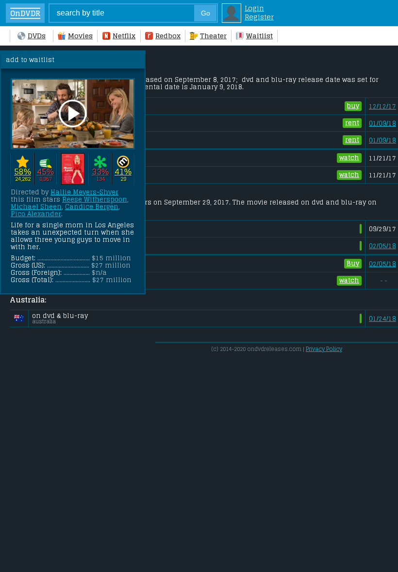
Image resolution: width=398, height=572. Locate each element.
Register (259, 17)
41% (123, 171)
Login (254, 8)
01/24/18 (382, 318)
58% (22, 171)
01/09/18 (382, 123)
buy (353, 106)
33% (100, 171)
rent (352, 123)
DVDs (37, 36)
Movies (80, 36)
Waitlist (259, 36)
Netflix (124, 36)
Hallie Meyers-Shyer (84, 192)
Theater (213, 36)
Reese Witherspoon (94, 199)
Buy (353, 263)
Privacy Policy (324, 349)
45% (45, 171)
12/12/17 (382, 106)
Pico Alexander (36, 214)
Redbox (168, 36)
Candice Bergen (91, 206)
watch (349, 157)
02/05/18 (382, 246)
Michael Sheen (36, 206)
